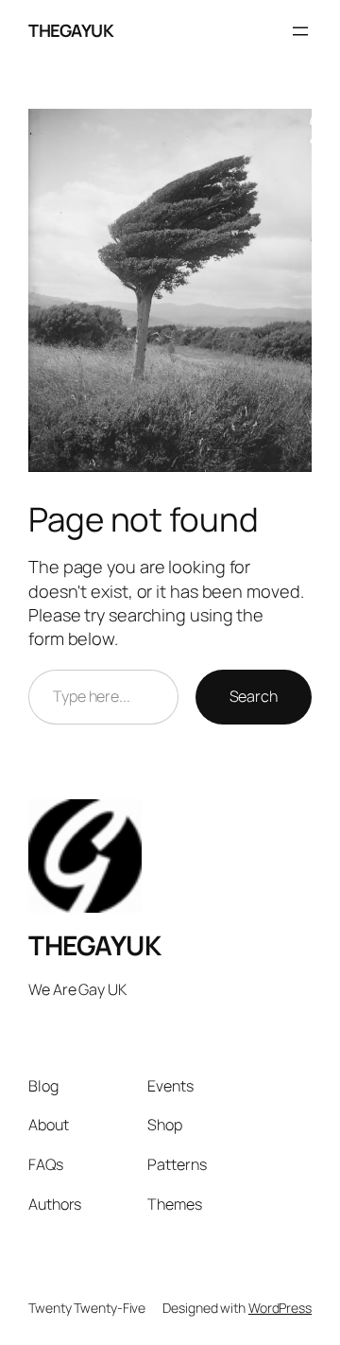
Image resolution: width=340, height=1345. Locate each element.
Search (254, 696)
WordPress (280, 1308)
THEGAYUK (70, 30)
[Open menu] (300, 31)
